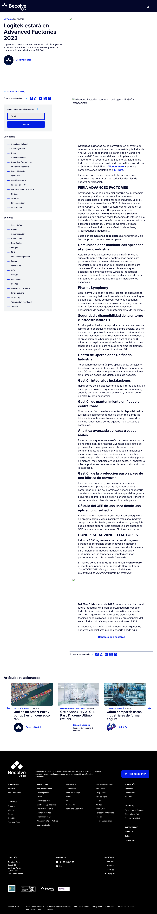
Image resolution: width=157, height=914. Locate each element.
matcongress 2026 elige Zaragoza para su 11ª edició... (124, 715)
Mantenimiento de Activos (47, 821)
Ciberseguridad (43, 793)
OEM (68, 801)
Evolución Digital (43, 825)
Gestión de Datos (44, 813)
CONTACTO (61, 858)
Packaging (70, 805)
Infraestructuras (14, 793)
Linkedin (110, 861)
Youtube (110, 870)
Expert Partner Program (134, 810)
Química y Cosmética (74, 809)
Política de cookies (33, 909)
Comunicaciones (68, 708)
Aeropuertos (100, 793)
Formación (129, 789)
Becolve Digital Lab (132, 818)
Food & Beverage (73, 793)
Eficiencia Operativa (45, 809)
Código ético (97, 906)
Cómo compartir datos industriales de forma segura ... (77, 715)
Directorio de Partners (133, 814)
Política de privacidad (126, 906)
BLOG (127, 836)
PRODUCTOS (42, 784)
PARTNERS (129, 806)
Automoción (71, 789)
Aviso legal (48, 909)
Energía (99, 801)
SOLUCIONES (13, 784)
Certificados (130, 793)
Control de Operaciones (46, 805)
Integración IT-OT (44, 817)
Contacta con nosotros (111, 637)
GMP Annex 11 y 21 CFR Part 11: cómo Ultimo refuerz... (31, 715)
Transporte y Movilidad (105, 813)
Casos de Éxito (14, 822)
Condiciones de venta (35, 906)
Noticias (8, 19)
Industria (11, 789)
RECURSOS (12, 802)
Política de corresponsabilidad (59, 906)
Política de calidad (81, 906)
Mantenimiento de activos (26, 708)
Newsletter (111, 874)
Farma (68, 797)
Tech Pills (11, 818)
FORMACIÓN (130, 784)
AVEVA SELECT (131, 827)
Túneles (99, 817)
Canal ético (109, 906)
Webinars (11, 810)
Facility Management (104, 821)
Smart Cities (100, 809)
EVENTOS (129, 832)
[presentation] (9, 708)
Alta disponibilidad (44, 789)
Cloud (39, 797)
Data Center (100, 789)
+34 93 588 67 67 (137, 774)
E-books (11, 806)
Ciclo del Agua (101, 797)
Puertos (99, 805)
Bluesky (110, 866)
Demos (10, 814)
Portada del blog (16, 92)
